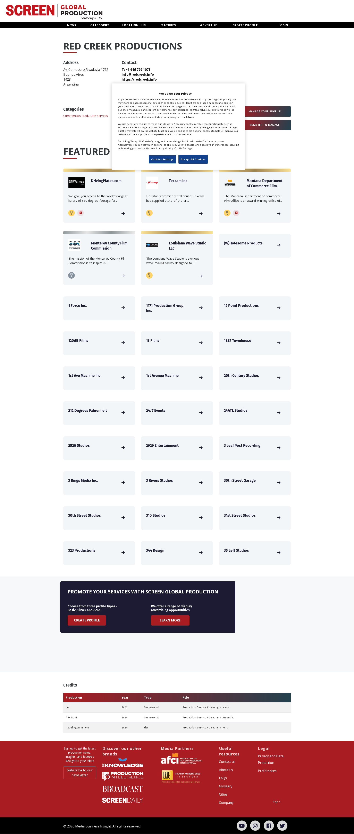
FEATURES (168, 25)
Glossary (225, 786)
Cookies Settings (162, 159)
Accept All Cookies (193, 159)
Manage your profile (264, 111)
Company (226, 802)
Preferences (267, 771)
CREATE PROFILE (245, 25)
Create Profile (87, 620)
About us (226, 770)
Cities (223, 794)
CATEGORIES (100, 25)
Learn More (170, 620)
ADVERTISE (208, 25)
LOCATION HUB (134, 25)
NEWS (71, 25)
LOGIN (283, 25)
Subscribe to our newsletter (80, 772)
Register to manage (265, 125)
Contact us (227, 761)
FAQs (223, 778)
